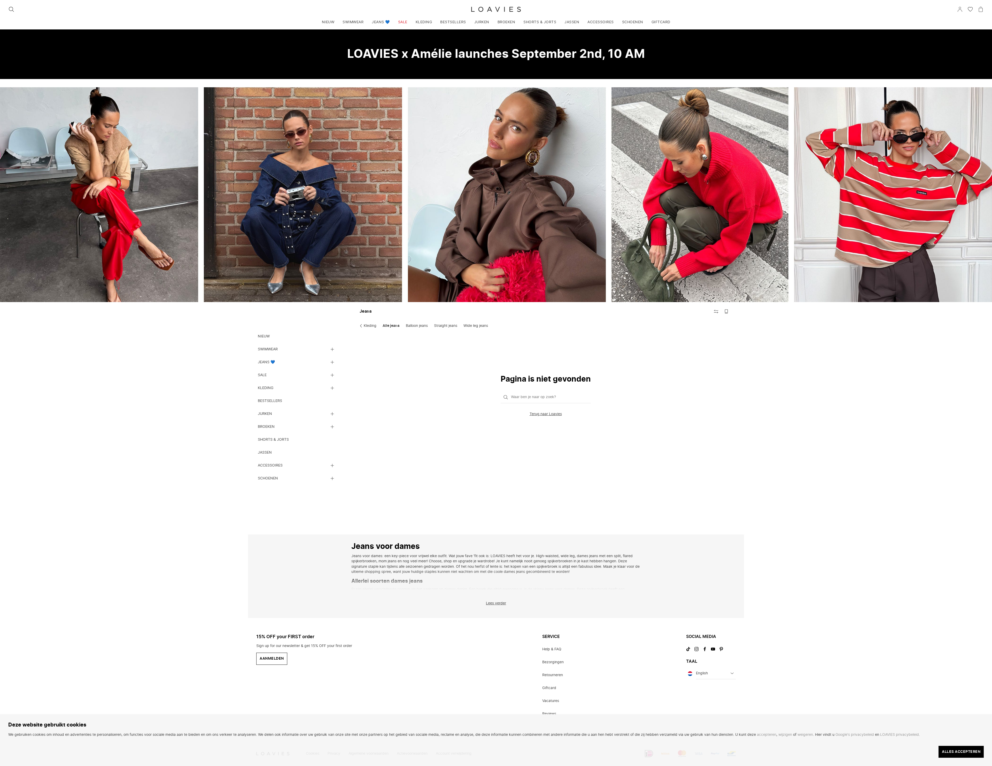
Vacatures (550, 701)
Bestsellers (453, 22)
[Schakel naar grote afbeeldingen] (726, 311)
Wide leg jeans (475, 326)
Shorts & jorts (539, 22)
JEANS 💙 (381, 22)
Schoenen (632, 22)
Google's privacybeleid (854, 735)
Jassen (571, 22)
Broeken (506, 22)
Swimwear (353, 22)
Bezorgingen (553, 662)
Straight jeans (445, 326)
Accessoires (600, 22)
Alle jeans (391, 326)
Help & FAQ (551, 649)
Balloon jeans (417, 326)
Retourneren (552, 675)
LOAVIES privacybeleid (899, 735)
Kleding (424, 22)
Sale (402, 22)
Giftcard (661, 22)
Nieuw (328, 22)
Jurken (481, 22)
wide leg (633, 594)
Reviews (549, 714)
